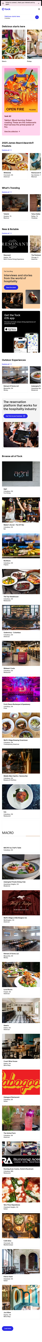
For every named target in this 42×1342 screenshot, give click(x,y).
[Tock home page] (6, 9)
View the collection (11, 131)
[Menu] (39, 9)
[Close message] (38, 3)
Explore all (5, 150)
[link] (15, 166)
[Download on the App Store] (21, 329)
